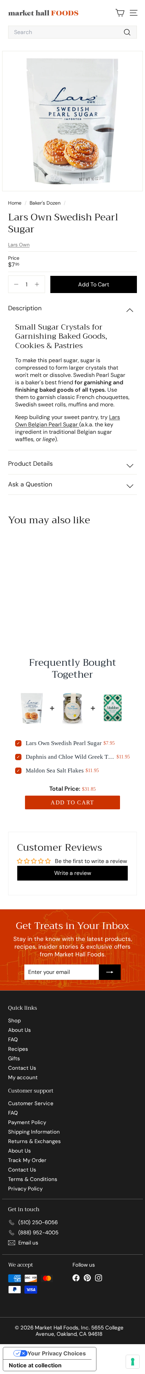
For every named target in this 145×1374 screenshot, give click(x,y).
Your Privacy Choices (56, 1353)
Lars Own (19, 244)
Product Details (30, 463)
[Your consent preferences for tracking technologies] (132, 1361)
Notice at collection (35, 1365)
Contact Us (22, 1068)
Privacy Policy (25, 1189)
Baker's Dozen (45, 203)
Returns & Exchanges (34, 1141)
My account (23, 1077)
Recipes (18, 1049)
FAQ (13, 1039)
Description (25, 308)
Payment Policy (27, 1122)
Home (15, 203)
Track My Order (27, 1160)
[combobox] (72, 32)
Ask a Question (30, 484)
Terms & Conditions (32, 1179)
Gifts (14, 1058)
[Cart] (120, 12)
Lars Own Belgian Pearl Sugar (67, 420)
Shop (14, 1020)
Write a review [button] (72, 873)
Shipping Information (34, 1132)
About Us (19, 1030)
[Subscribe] (110, 972)
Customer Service (30, 1103)
